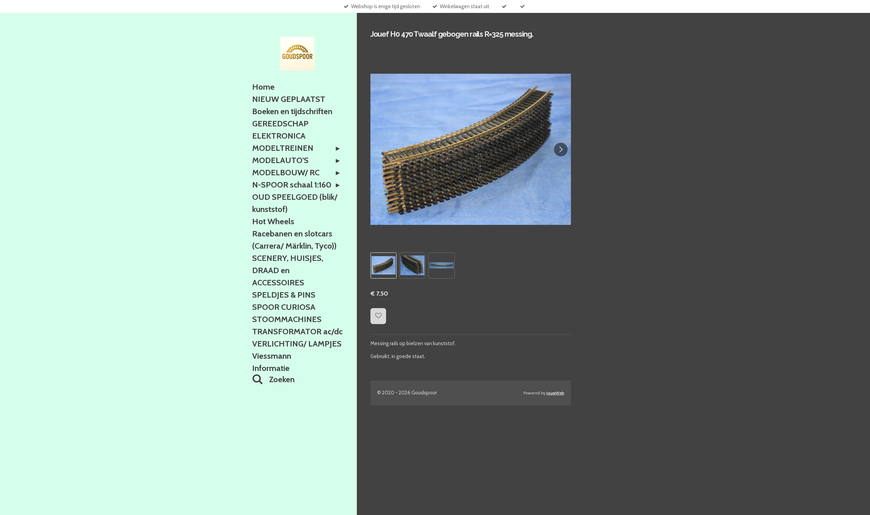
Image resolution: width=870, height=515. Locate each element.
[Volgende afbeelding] (561, 149)
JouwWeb (555, 392)
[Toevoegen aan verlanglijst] (378, 316)
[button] (383, 265)
